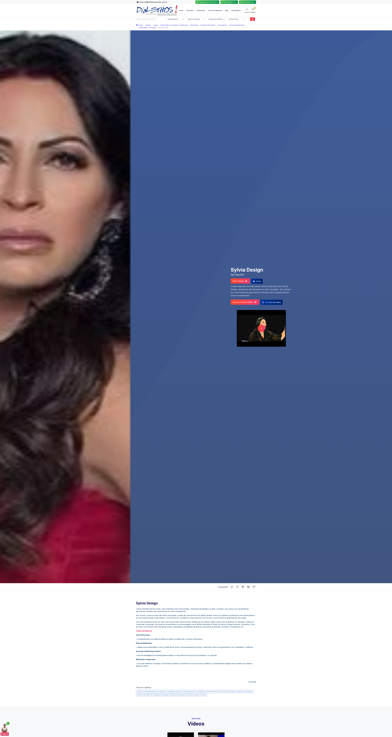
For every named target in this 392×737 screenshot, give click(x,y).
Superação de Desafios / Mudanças (174, 25)
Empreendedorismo (236, 25)
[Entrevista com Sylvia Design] (261, 328)
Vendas (148, 25)
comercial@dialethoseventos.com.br (152, 2)
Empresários (222, 25)
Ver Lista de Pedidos (273, 302)
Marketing (194, 25)
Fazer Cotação (238, 281)
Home (140, 25)
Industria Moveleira (214, 691)
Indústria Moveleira (207, 25)
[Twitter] (243, 587)
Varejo (155, 25)
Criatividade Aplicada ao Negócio (154, 691)
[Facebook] (237, 587)
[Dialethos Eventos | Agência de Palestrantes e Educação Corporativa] (157, 10)
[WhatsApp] (232, 587)
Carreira (139, 691)
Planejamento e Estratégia (161, 695)
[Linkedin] (248, 587)
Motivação (249, 691)
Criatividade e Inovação (147, 28)
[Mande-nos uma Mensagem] (5, 729)
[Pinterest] (254, 587)
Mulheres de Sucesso (143, 695)
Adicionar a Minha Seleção (243, 302)
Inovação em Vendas (228, 691)
